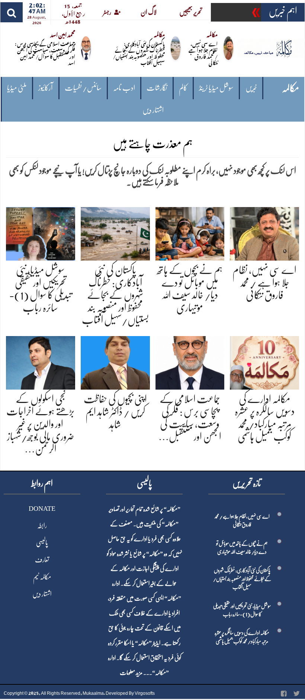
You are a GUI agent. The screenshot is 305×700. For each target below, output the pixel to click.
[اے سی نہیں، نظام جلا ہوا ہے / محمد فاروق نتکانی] (264, 232)
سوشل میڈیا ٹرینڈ (216, 88)
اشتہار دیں (153, 110)
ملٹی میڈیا (17, 88)
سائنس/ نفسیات (83, 88)
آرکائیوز (45, 88)
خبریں (251, 88)
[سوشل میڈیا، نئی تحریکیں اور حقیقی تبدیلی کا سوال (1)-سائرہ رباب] (40, 232)
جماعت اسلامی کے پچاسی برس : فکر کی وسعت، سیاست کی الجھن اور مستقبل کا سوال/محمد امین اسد (45, 52)
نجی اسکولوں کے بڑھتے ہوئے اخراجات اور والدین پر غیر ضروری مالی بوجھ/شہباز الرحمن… (40, 424)
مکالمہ (290, 88)
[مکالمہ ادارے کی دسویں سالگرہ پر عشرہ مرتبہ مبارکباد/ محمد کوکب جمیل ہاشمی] (264, 361)
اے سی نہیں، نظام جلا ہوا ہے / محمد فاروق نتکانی (203, 52)
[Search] (11, 12)
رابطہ (42, 526)
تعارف (42, 560)
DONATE (42, 509)
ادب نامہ (124, 88)
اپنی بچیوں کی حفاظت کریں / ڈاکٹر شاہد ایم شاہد (115, 412)
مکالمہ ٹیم (42, 577)
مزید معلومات (131, 672)
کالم (183, 88)
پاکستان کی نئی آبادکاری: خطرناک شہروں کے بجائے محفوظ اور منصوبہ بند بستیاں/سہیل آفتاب (138, 52)
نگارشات (157, 88)
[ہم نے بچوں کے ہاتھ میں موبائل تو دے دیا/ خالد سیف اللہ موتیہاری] (190, 232)
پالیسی (42, 543)
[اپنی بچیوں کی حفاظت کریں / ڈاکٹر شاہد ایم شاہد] (115, 361)
